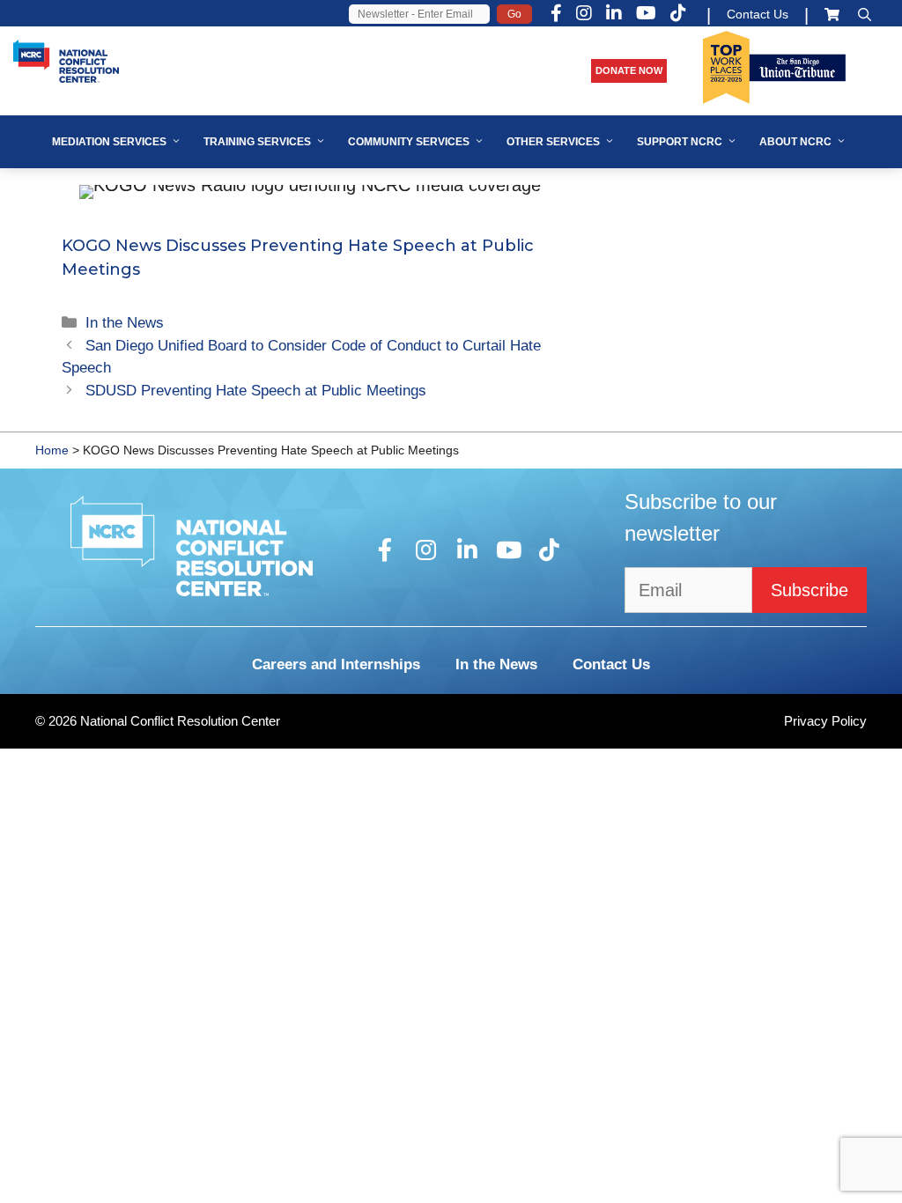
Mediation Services (109, 142)
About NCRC (795, 142)
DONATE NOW (628, 70)
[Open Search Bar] (864, 14)
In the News (124, 322)
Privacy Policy (825, 720)
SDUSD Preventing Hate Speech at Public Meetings (255, 390)
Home (52, 450)
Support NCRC (679, 142)
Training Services (257, 142)
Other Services (553, 142)
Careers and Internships (336, 664)
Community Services (408, 142)
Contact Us (757, 14)
